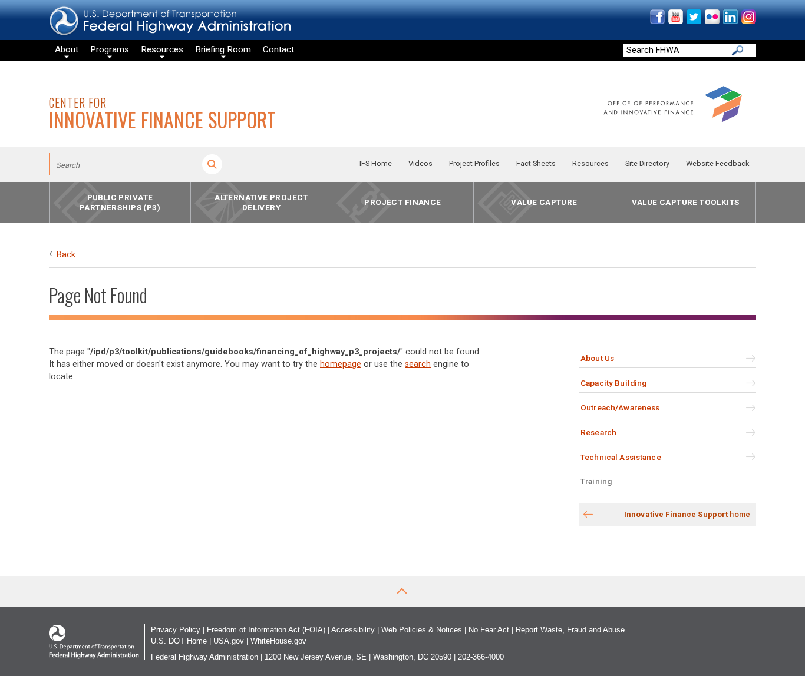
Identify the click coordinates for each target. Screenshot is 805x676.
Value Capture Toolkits (686, 202)
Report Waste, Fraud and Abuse (570, 629)
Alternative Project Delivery (261, 202)
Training (596, 481)
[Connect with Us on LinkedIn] (730, 21)
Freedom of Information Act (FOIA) (266, 629)
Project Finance (402, 202)
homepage (340, 364)
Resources (590, 163)
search (418, 364)
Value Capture (544, 202)
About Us (597, 358)
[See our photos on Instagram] (748, 21)
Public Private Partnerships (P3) (120, 202)
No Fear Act (489, 629)
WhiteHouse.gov (278, 641)
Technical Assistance (620, 457)
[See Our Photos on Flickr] (712, 21)
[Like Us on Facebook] (657, 21)
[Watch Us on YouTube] (675, 21)
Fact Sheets (536, 163)
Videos (420, 163)
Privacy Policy (175, 629)
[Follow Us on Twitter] (693, 21)
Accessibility (353, 629)
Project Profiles (474, 163)
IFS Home (375, 163)
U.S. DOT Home (179, 641)
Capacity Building (613, 382)
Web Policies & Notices (421, 629)
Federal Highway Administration (204, 656)
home (687, 514)
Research (598, 432)
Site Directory (647, 163)
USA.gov (228, 641)
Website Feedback (717, 163)
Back (66, 255)
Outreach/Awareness (619, 407)
